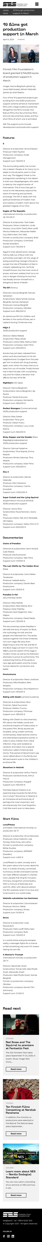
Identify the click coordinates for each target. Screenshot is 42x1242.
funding (21, 39)
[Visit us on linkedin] (13, 1236)
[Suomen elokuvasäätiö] (15, 4)
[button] (36, 4)
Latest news (6, 11)
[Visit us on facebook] (4, 1236)
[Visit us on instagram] (8, 1236)
